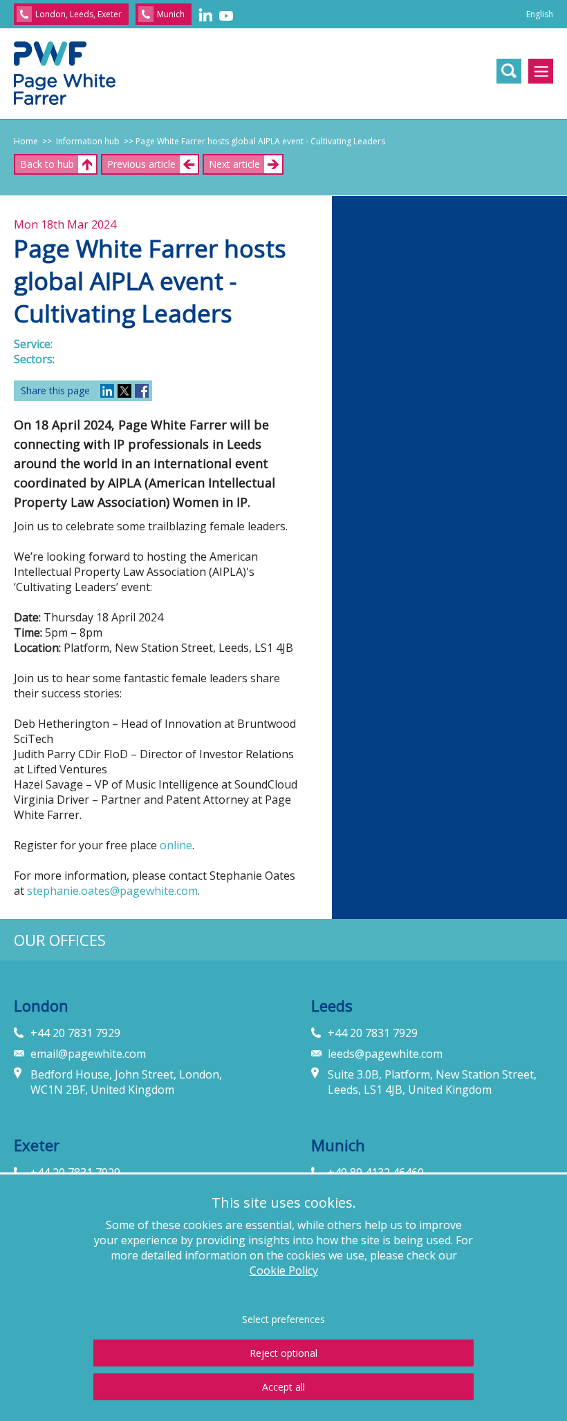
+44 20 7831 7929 (75, 1033)
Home (26, 141)
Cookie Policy (284, 1270)
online (176, 845)
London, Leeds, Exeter (78, 14)
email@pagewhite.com (88, 1053)
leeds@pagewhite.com (385, 1053)
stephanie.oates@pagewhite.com (112, 890)
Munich (171, 14)
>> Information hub (79, 141)
